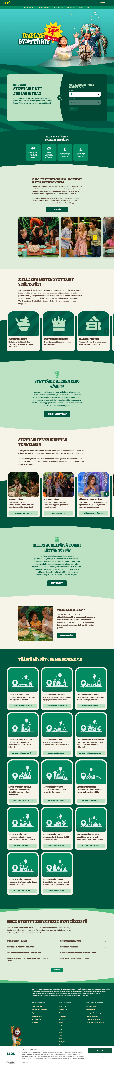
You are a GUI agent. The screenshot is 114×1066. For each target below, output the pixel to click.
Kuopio (61, 1022)
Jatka (73, 108)
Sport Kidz (35, 1022)
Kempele (62, 1019)
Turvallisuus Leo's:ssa (93, 1019)
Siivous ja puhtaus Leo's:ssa (95, 1022)
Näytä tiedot (25, 1062)
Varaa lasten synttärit (39, 1009)
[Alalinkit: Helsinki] (66, 1009)
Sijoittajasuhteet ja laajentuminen (97, 1013)
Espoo (61, 1006)
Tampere (62, 1045)
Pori (60, 1035)
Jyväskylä (62, 1016)
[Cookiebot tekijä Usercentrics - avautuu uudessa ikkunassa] (11, 1062)
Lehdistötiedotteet (92, 1016)
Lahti (60, 1025)
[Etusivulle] (7, 3)
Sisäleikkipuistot (29, 7)
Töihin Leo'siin (90, 1009)
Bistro (81, 7)
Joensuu (61, 1013)
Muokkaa (99, 1056)
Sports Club (71, 7)
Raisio (61, 1038)
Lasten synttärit (58, 7)
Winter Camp (36, 1019)
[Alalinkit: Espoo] (65, 1006)
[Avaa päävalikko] (109, 3)
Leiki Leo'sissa (44, 7)
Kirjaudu (102, 3)
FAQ (88, 7)
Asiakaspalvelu (91, 1006)
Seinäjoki (62, 1041)
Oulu (60, 1032)
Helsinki (61, 1009)
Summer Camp (37, 1016)
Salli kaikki (100, 1050)
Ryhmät (34, 1013)
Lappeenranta (63, 1029)
